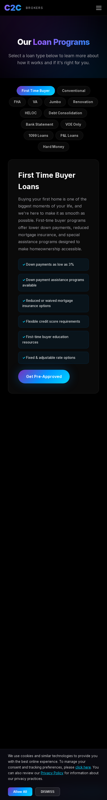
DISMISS (47, 792)
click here (83, 767)
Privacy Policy (52, 773)
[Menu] (99, 7)
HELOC (31, 113)
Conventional (73, 91)
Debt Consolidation (65, 113)
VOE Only (73, 124)
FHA (17, 102)
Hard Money (53, 147)
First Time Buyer (36, 91)
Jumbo (55, 102)
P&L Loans (69, 136)
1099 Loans (38, 136)
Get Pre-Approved (44, 376)
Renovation (83, 102)
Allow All (20, 792)
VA (35, 102)
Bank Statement (39, 124)
